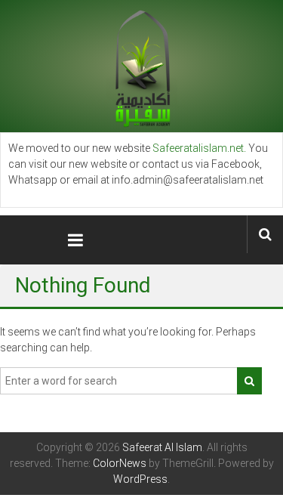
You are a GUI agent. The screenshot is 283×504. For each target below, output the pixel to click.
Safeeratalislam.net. (199, 148)
